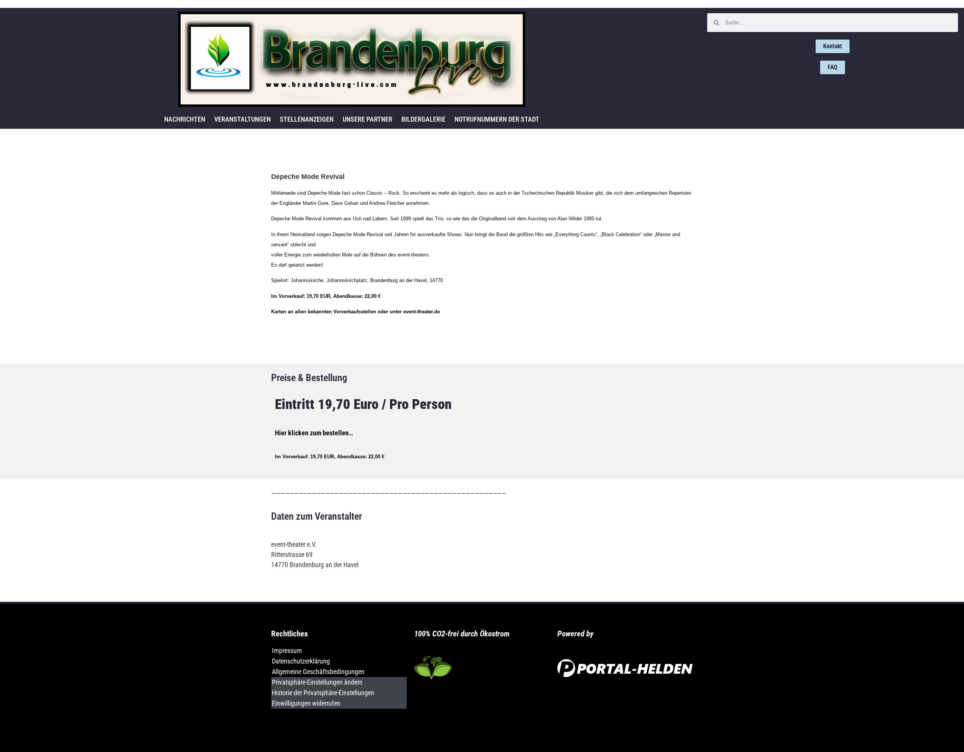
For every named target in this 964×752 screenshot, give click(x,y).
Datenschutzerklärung (301, 661)
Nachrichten (184, 119)
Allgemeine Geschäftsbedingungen (318, 672)
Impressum (287, 650)
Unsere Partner (367, 119)
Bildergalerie (423, 119)
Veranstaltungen (242, 119)
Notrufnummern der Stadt (497, 119)
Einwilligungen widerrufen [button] (306, 703)
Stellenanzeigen (307, 119)
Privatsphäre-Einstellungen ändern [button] (317, 682)
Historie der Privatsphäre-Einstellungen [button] (323, 693)
